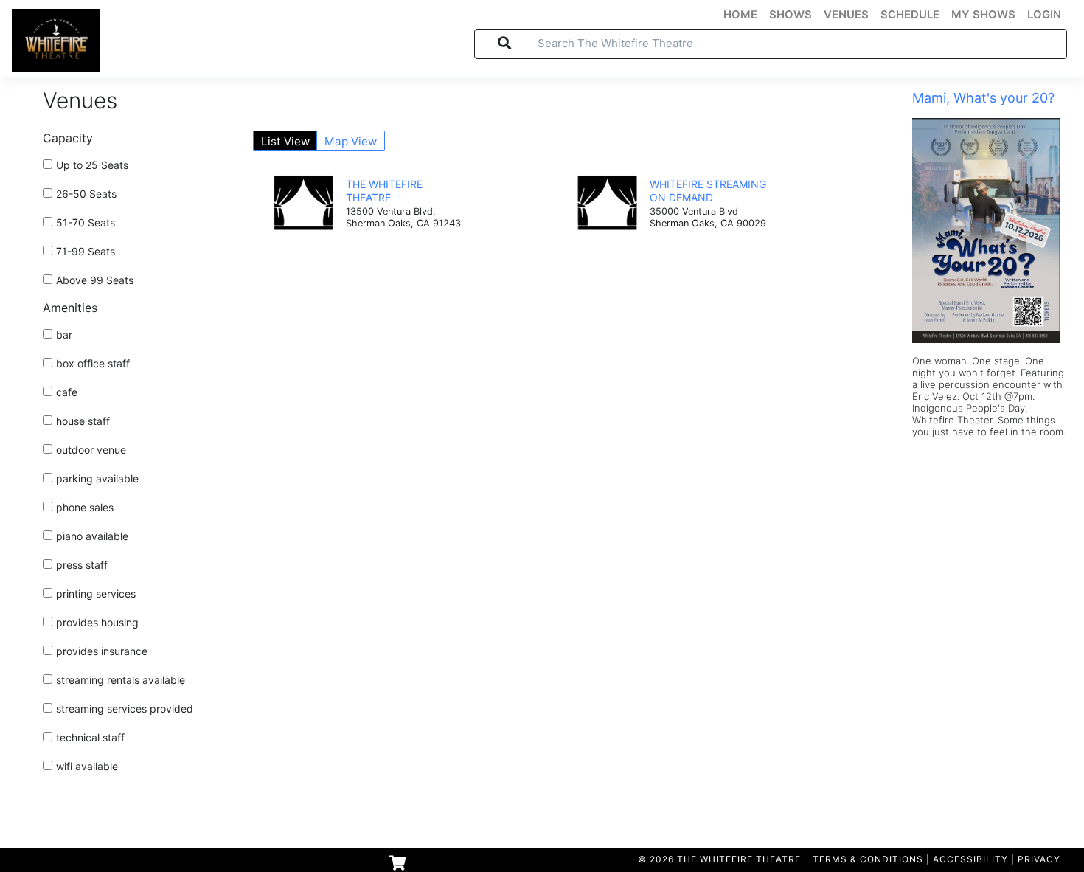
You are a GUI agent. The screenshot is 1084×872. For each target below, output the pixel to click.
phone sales (85, 507)
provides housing (97, 622)
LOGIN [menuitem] (1044, 14)
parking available (97, 478)
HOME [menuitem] (740, 14)
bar (64, 334)
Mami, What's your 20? (983, 97)
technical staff (90, 737)
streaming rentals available (120, 680)
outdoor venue (91, 449)
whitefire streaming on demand (708, 191)
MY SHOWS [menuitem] (983, 14)
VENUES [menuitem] (846, 14)
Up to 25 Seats (92, 165)
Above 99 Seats (94, 280)
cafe (66, 392)
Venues (80, 100)
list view (285, 141)
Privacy (1039, 859)
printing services (96, 593)
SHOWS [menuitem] (790, 14)
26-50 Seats (86, 193)
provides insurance (101, 651)
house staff (83, 421)
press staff (82, 564)
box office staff (93, 363)
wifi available (87, 766)
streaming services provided (124, 708)
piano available (92, 536)
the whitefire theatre (384, 191)
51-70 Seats (85, 222)
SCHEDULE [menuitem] (909, 14)
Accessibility (970, 859)
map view (350, 141)
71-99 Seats (85, 251)
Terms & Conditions (868, 859)
